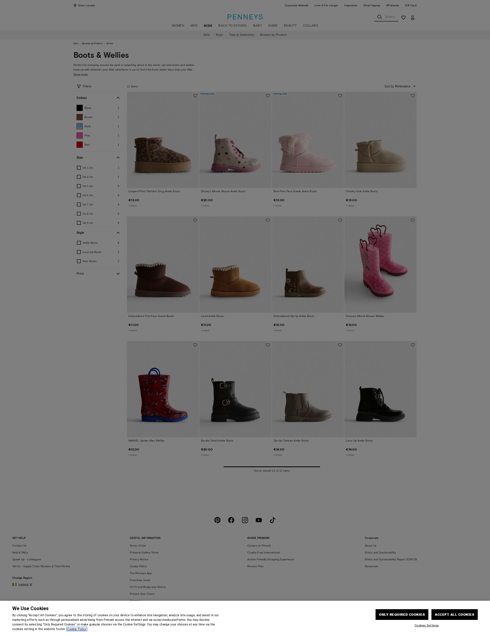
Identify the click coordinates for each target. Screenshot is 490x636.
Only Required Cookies (402, 614)
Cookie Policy (76, 629)
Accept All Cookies (454, 614)
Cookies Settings (427, 625)
